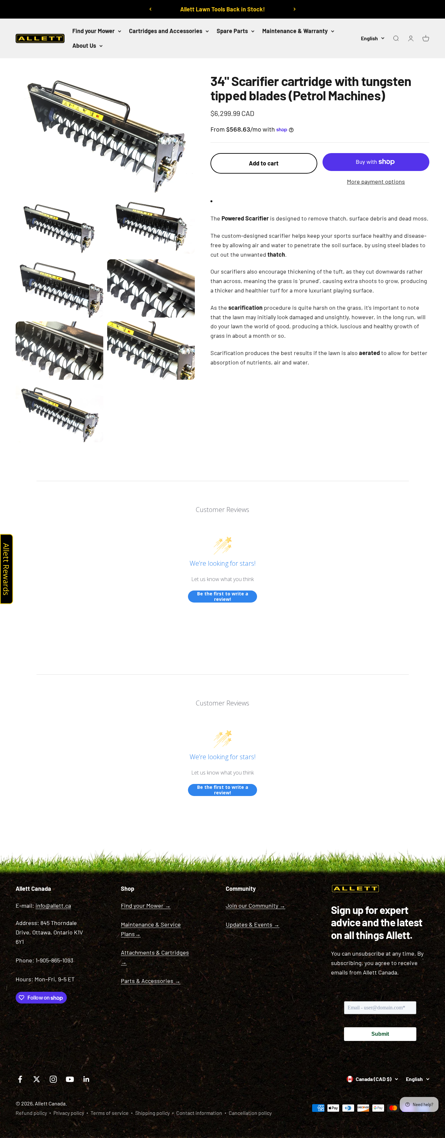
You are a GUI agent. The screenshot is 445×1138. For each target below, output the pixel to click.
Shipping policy (152, 1113)
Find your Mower (93, 31)
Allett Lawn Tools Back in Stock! (222, 9)
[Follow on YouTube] (69, 1079)
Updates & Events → (253, 924)
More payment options (376, 181)
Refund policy (31, 1113)
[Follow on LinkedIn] (86, 1079)
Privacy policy (68, 1113)
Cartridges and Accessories (165, 31)
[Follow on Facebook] (20, 1079)
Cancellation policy (250, 1113)
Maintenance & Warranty (295, 31)
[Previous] (150, 9)
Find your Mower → (146, 905)
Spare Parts (232, 31)
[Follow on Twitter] (36, 1079)
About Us (84, 45)
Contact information (199, 1113)
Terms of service (110, 1113)
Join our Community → (255, 905)
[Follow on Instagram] (53, 1079)
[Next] (295, 9)
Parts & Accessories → (150, 980)
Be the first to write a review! (222, 596)
